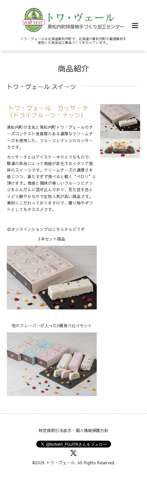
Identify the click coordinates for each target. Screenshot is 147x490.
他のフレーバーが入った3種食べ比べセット (52, 325)
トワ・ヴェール (60, 462)
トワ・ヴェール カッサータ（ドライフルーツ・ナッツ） (47, 111)
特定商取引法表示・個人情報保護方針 (73, 430)
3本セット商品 (51, 239)
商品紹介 (73, 68)
